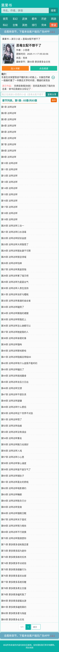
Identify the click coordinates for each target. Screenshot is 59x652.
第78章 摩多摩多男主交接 (13, 588)
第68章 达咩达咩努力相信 (13, 525)
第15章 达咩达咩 (9, 194)
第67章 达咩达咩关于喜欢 (13, 519)
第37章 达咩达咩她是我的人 (14, 331)
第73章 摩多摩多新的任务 (13, 556)
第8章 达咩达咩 (8, 150)
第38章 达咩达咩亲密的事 (13, 338)
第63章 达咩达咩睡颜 (11, 494)
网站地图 (29, 647)
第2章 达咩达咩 (8, 113)
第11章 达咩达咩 (9, 169)
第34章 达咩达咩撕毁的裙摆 (14, 313)
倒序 (54, 100)
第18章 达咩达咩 (9, 213)
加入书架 (15, 68)
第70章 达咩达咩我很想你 (13, 538)
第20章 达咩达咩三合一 (12, 225)
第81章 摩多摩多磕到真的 (13, 606)
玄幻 (15, 18)
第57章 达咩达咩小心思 (12, 456)
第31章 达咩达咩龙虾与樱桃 (14, 294)
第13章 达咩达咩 (9, 181)
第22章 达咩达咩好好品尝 (13, 238)
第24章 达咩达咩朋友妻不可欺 (16, 250)
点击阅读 (43, 68)
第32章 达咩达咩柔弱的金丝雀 (16, 300)
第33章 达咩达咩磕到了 (12, 306)
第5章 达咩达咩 (8, 131)
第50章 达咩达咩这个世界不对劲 (17, 413)
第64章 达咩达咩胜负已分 (13, 500)
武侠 (24, 18)
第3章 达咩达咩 (8, 119)
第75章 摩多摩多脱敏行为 (13, 569)
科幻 (5, 25)
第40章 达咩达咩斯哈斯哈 (13, 350)
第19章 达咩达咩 (9, 219)
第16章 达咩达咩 (9, 200)
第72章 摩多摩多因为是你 (13, 550)
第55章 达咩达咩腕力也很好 (14, 444)
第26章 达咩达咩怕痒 (11, 263)
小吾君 (26, 49)
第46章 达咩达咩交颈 (11, 388)
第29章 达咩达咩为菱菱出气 (14, 281)
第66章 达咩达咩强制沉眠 (13, 513)
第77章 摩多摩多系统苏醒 (13, 581)
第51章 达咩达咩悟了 (11, 419)
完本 (43, 25)
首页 (5, 18)
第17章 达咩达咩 (9, 206)
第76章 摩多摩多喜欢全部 (13, 575)
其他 (24, 25)
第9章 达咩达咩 (8, 156)
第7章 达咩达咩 (8, 144)
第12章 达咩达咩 (9, 175)
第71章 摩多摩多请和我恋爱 (14, 544)
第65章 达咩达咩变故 (11, 506)
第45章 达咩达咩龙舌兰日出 (14, 381)
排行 (34, 25)
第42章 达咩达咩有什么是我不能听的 (19, 363)
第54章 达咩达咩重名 (11, 438)
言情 (15, 25)
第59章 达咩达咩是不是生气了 (16, 469)
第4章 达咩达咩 (8, 125)
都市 (34, 18)
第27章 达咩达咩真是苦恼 (13, 269)
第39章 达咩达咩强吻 (11, 344)
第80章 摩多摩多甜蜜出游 (13, 600)
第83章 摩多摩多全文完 (38, 61)
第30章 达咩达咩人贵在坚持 (14, 288)
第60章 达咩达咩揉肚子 (12, 475)
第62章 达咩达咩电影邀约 (13, 488)
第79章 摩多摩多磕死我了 (13, 594)
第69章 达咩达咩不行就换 (13, 531)
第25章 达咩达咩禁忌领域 (13, 256)
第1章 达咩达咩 (8, 106)
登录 (53, 25)
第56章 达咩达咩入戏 (11, 450)
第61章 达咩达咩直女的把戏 (14, 481)
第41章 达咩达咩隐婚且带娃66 (16, 356)
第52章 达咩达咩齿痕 (11, 425)
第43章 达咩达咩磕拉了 (12, 369)
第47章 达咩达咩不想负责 (13, 394)
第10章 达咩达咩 (9, 163)
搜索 (53, 10)
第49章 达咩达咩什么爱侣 (13, 406)
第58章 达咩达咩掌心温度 (13, 463)
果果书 (6, 5)
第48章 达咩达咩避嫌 (11, 400)
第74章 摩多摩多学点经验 (13, 563)
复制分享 (52, 94)
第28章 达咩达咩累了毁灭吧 (14, 275)
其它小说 (15, 38)
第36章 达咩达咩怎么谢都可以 (16, 325)
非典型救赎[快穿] (22, 85)
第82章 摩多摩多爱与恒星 (13, 613)
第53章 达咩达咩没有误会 (13, 431)
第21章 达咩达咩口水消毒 (13, 231)
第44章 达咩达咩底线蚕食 (13, 375)
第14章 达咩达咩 (9, 188)
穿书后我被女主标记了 (20, 88)
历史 (43, 18)
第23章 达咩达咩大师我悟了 (14, 244)
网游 (53, 18)
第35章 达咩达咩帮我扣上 (13, 319)
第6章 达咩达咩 (8, 138)
